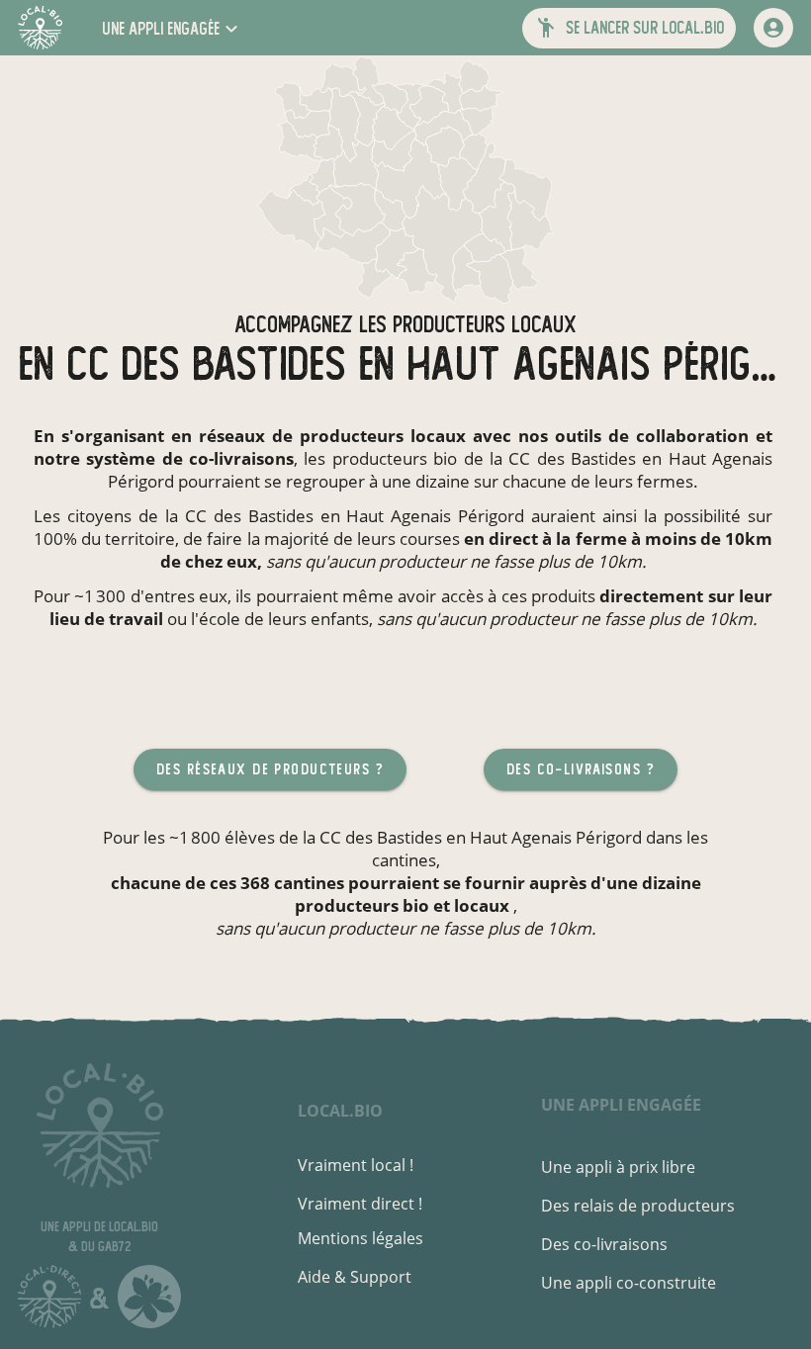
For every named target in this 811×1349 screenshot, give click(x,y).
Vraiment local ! (355, 1165)
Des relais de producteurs (638, 1205)
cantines (404, 860)
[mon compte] (773, 27)
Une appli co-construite (628, 1283)
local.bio (340, 1111)
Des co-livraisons (604, 1244)
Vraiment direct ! (360, 1203)
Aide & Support (354, 1277)
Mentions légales (360, 1238)
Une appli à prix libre (618, 1167)
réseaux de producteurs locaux (332, 435)
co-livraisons (241, 458)
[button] (172, 28)
